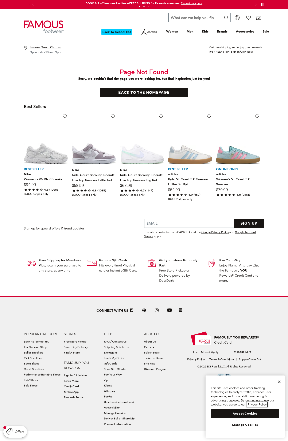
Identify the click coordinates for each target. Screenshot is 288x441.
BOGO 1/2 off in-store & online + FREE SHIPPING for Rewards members (132, 3)
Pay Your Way (229, 260)
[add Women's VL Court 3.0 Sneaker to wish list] (257, 116)
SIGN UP (249, 223)
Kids (205, 31)
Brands (222, 31)
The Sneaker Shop (35, 347)
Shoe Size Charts (114, 369)
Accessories (245, 31)
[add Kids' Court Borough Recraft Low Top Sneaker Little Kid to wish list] (113, 116)
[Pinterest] (144, 312)
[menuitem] (116, 35)
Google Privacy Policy (215, 232)
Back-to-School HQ (36, 341)
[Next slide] (255, 4)
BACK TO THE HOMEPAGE (144, 92)
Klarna (108, 385)
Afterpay (109, 391)
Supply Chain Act (250, 359)
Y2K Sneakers (33, 358)
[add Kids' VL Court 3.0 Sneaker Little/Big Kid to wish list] (209, 116)
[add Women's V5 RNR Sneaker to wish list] (65, 116)
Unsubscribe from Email (119, 402)
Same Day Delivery (76, 347)
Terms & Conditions (221, 359)
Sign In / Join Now (75, 375)
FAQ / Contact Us (115, 341)
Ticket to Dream (154, 358)
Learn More (71, 380)
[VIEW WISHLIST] (248, 17)
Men (190, 31)
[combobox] (199, 17)
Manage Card (242, 351)
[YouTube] (169, 312)
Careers (149, 347)
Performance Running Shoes (42, 374)
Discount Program (155, 369)
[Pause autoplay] (262, 4)
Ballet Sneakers (33, 352)
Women (172, 31)
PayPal (108, 396)
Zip (106, 380)
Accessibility (112, 407)
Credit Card (71, 386)
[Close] (279, 381)
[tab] (139, 6)
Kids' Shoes (31, 380)
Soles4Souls (152, 352)
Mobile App (71, 391)
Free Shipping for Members (60, 260)
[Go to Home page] (44, 26)
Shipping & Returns (116, 347)
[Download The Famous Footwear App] (180, 311)
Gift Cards (110, 363)
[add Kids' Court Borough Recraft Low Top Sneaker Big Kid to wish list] (161, 116)
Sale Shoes (31, 385)
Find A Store (72, 352)
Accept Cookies (245, 413)
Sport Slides (31, 363)
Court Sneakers (34, 369)
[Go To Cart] (258, 18)
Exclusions (110, 352)
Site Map (149, 363)
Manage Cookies (114, 413)
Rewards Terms (73, 397)
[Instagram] (156, 312)
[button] (191, 3)
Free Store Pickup (75, 341)
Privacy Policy (196, 359)
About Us (150, 341)
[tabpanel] (144, 2)
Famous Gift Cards (113, 260)
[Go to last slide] (32, 4)
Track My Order (114, 358)
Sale (266, 31)
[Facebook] (131, 312)
